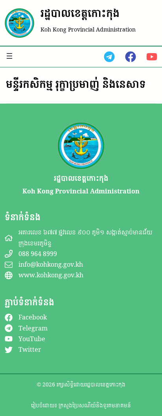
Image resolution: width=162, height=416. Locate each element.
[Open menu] (9, 56)
